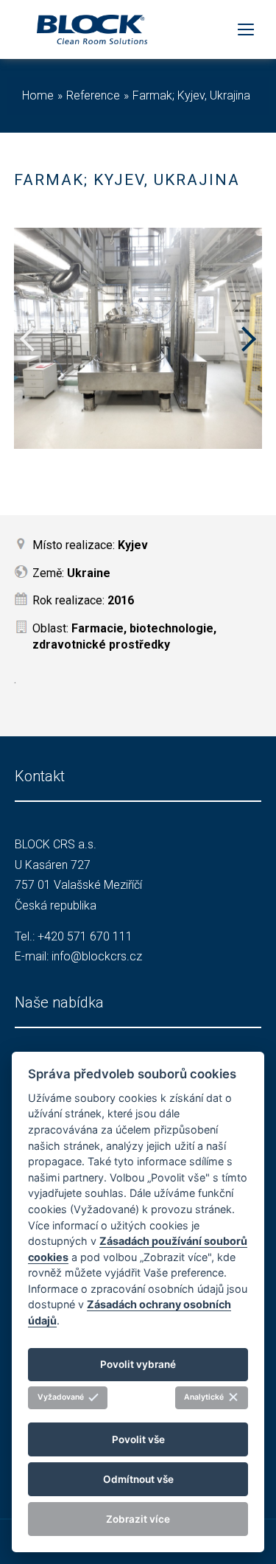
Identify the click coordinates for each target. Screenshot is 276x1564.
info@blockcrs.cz (97, 956)
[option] (138, 338)
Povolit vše (138, 1439)
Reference (93, 95)
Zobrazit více (138, 1519)
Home (38, 95)
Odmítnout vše (138, 1479)
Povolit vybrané (138, 1364)
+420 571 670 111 (85, 936)
